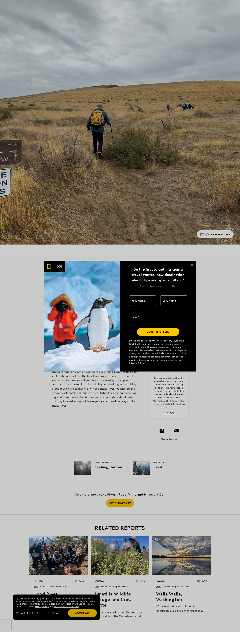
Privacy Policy (136, 362)
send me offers (158, 331)
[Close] (192, 265)
